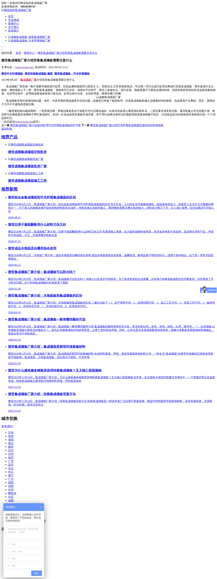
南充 (11, 457)
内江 (11, 471)
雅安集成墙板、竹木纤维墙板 (72, 73)
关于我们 (13, 27)
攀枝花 (12, 493)
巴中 (11, 450)
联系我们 (13, 30)
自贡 (11, 496)
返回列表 (6, 128)
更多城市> (7, 426)
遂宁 (11, 475)
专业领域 (13, 20)
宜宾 (11, 464)
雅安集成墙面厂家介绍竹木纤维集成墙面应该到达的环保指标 (126, 125)
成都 (11, 500)
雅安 (11, 446)
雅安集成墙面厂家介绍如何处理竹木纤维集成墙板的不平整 (45, 125)
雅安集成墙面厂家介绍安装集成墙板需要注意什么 (67, 53)
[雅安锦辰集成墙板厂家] (16, 10)
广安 (11, 461)
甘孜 (11, 432)
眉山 (11, 443)
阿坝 (11, 436)
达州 (11, 454)
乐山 (11, 468)
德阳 (11, 482)
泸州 (11, 489)
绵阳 (11, 486)
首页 (11, 16)
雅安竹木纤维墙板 (12, 73)
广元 (11, 479)
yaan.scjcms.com (24, 67)
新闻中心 (13, 23)
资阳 (11, 439)
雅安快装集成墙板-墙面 (39, 73)
